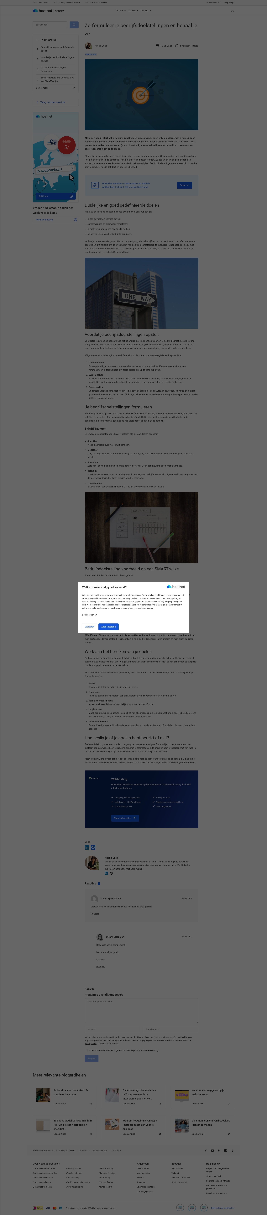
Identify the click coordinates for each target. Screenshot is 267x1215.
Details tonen (88, 615)
